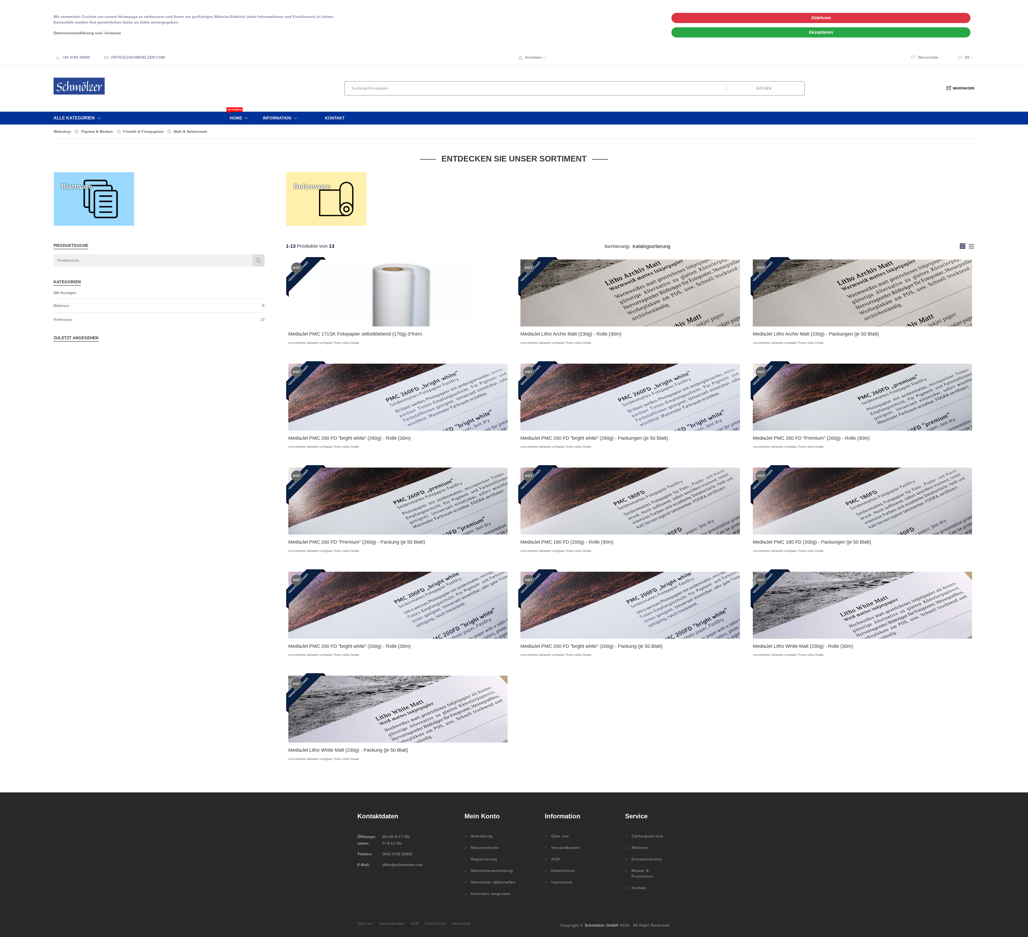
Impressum (562, 882)
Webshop (62, 131)
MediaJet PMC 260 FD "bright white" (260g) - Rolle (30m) (349, 438)
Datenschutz (563, 870)
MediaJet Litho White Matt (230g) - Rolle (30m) (803, 646)
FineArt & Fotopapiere (143, 131)
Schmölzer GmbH (601, 925)
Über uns (560, 836)
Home (236, 116)
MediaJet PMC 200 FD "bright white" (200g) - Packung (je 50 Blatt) (591, 646)
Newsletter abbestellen (493, 882)
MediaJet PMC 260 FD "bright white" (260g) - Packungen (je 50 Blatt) (594, 438)
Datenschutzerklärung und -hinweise (87, 33)
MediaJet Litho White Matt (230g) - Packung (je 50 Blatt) (348, 750)
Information (277, 118)
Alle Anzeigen (65, 293)
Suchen (764, 88)
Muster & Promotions (642, 873)
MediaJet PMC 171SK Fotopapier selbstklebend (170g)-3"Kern (355, 334)
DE (967, 57)
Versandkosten (565, 847)
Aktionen (640, 847)
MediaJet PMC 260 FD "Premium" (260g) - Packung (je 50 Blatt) (356, 542)
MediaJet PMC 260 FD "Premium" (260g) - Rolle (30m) (811, 438)
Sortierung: (617, 246)
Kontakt (335, 118)
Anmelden (533, 57)
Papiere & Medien (97, 131)
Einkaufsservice (647, 859)
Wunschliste (928, 57)
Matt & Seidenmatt (190, 131)
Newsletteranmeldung (492, 870)
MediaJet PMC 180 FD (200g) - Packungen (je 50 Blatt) (812, 542)
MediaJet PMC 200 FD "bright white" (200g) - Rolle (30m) (349, 646)
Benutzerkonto (485, 847)
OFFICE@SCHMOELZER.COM (138, 57)
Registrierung (484, 859)
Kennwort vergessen (491, 893)
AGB (555, 859)
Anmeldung (482, 836)
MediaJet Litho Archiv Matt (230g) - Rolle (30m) (570, 334)
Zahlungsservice (647, 836)
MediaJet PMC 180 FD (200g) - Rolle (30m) (567, 542)
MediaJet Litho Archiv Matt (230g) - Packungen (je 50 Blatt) (816, 334)
